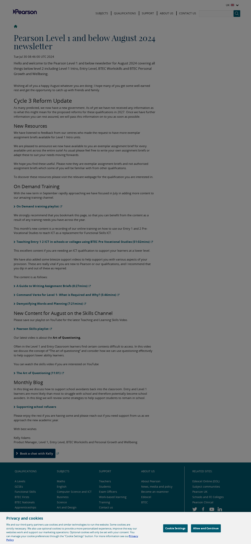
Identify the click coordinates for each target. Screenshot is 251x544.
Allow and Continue (206, 528)
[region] (125, 528)
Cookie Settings (175, 528)
